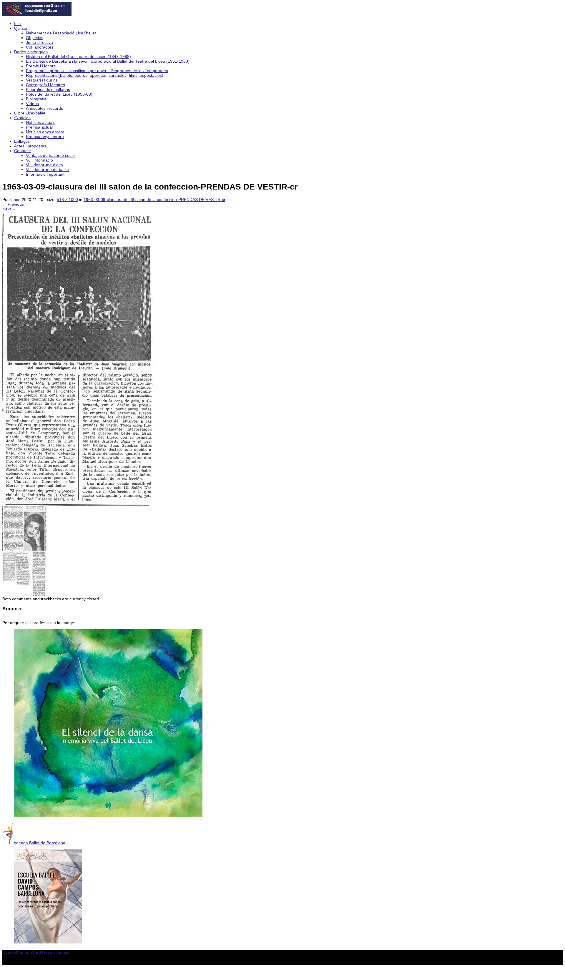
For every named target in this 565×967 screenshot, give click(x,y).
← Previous (13, 204)
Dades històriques (31, 51)
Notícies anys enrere (45, 131)
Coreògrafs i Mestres (45, 84)
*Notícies (22, 117)
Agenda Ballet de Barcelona (39, 842)
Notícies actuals (40, 122)
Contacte (22, 150)
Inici (17, 23)
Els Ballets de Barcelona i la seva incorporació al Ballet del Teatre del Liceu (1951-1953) (108, 61)
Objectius (34, 37)
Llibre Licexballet (29, 113)
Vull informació (39, 160)
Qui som (22, 28)
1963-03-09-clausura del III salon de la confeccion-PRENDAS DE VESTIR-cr (154, 199)
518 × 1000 (67, 199)
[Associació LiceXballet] (37, 14)
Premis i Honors (41, 66)
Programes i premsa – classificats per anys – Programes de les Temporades (97, 70)
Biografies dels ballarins (48, 89)
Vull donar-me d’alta (44, 164)
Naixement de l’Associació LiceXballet (61, 33)
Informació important (45, 174)
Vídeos (32, 103)
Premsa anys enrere (45, 136)
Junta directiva (39, 42)
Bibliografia (36, 99)
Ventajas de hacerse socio (50, 155)
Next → (9, 209)
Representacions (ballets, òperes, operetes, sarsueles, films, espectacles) (94, 75)
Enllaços (22, 141)
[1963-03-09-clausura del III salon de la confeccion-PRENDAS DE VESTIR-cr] (78, 504)
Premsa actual (39, 127)
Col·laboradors (40, 47)
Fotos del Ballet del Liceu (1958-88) (59, 94)
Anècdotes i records (44, 108)
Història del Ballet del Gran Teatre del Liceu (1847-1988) (78, 56)
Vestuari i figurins (42, 80)
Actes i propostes (30, 146)
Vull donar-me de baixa (47, 169)
